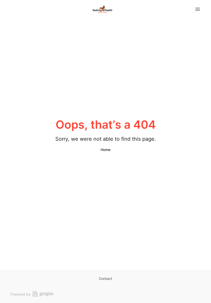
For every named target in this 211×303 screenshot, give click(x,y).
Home (105, 149)
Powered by (20, 294)
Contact (105, 278)
